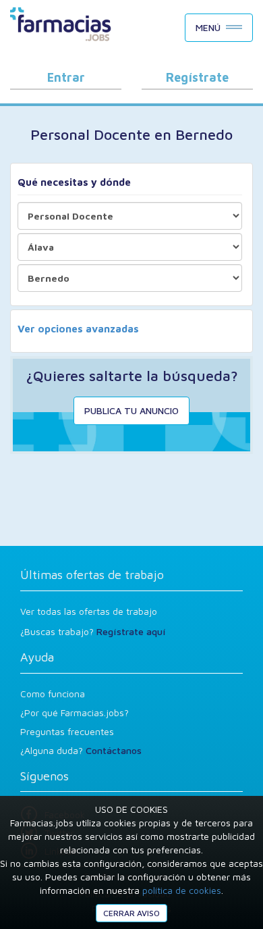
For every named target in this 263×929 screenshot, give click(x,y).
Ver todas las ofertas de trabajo (88, 611)
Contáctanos (114, 750)
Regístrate (197, 77)
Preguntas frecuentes (67, 731)
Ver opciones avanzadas (78, 328)
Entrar (66, 77)
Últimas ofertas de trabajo (92, 575)
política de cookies (181, 890)
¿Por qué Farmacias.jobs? (74, 712)
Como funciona (52, 693)
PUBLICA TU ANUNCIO (131, 410)
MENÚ (208, 27)
